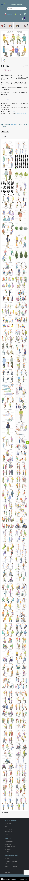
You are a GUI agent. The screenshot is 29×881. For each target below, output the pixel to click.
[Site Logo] (7, 4)
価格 (6, 826)
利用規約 (7, 858)
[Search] (24, 8)
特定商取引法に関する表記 (11, 861)
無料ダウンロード (21, 178)
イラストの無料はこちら (8, 99)
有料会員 (13, 125)
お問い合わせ (8, 844)
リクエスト (17, 879)
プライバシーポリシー (10, 864)
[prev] (24, 66)
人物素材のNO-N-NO (10, 846)
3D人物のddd (8, 849)
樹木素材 (7, 852)
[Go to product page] (8, 148)
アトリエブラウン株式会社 (11, 866)
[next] (26, 66)
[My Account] (19, 14)
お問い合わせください (21, 113)
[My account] (16, 14)
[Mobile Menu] (2, 4)
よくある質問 (8, 824)
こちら (13, 111)
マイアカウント (8, 829)
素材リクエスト (8, 831)
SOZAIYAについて (9, 841)
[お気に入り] (25, 14)
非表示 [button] (26, 879)
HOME (6, 834)
